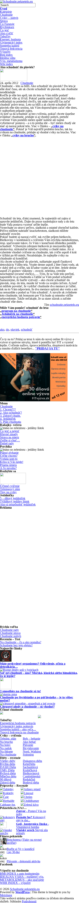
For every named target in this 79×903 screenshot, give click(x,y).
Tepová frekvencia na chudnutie (19, 732)
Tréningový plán (10, 489)
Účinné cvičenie (10, 486)
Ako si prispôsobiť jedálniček (18, 504)
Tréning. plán (8, 738)
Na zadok (6, 748)
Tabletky (8, 789)
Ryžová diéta (8, 773)
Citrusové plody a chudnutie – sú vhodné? (27, 706)
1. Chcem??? (8, 409)
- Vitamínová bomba (32, 825)
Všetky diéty (7, 761)
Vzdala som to (8, 458)
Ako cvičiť (6, 33)
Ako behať (29, 741)
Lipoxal (28, 793)
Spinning (28, 754)
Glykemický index (11, 42)
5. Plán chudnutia (10, 421)
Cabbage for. (8, 804)
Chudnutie (6, 14)
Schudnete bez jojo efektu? (16, 645)
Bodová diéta (31, 782)
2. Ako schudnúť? (11, 412)
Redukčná (29, 779)
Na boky (5, 745)
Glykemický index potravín (16, 726)
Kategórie (6, 11)
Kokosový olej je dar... (30, 819)
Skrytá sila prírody (32, 831)
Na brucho (6, 741)
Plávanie (28, 745)
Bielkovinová (31, 773)
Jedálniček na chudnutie (17, 314)
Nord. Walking (32, 751)
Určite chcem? (8, 455)
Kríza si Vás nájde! (11, 462)
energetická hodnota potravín (21, 317)
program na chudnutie (16, 310)
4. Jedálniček (8, 418)
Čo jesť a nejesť (9, 431)
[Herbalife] (39, 717)
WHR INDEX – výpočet (15, 883)
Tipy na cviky (8, 492)
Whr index (6, 64)
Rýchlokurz (7, 27)
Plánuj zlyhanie (9, 452)
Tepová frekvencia (11, 48)
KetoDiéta (29, 764)
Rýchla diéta (7, 764)
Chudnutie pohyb (10, 636)
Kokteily (8, 793)
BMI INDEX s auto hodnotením (19, 873)
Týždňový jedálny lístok (14, 501)
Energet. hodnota (10, 39)
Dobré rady (7, 443)
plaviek (15, 329)
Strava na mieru (9, 437)
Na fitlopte (6, 751)
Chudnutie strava (10, 633)
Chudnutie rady (9, 630)
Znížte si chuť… (10, 440)
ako (2, 329)
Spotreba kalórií (9, 45)
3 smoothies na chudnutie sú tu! (20, 691)
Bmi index (6, 54)
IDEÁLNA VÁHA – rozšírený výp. (22, 876)
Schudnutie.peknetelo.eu (25, 889)
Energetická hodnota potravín (18, 723)
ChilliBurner (31, 800)
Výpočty (5, 51)
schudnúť (26, 329)
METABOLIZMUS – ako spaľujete (22, 879)
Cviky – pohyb (9, 17)
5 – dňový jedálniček (12, 498)
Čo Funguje (7, 24)
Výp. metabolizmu (11, 61)
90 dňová (5, 779)
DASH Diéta (8, 767)
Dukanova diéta (32, 761)
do (7, 329)
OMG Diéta (7, 770)
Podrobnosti (29, 901)
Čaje (6, 797)
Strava (4, 21)
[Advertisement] (39, 176)
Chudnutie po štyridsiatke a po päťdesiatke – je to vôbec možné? (36, 699)
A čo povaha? (8, 468)
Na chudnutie (8, 754)
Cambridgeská (31, 776)
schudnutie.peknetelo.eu (64, 304)
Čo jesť (4, 30)
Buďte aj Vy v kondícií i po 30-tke (20, 850)
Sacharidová (30, 767)
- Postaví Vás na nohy (31, 812)
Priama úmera (8, 465)
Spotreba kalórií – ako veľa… (18, 729)
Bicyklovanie (31, 748)
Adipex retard (32, 789)
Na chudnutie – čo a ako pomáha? (20, 642)
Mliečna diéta (8, 776)
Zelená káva (31, 804)
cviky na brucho (23, 135)
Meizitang (6, 895)
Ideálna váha (7, 58)
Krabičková (30, 770)
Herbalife (8, 800)
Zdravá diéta (7, 782)
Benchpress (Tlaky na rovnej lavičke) (24, 841)
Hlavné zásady (9, 434)
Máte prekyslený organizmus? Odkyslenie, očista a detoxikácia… (32, 665)
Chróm (28, 797)
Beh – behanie (31, 738)
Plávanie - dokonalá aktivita (23, 861)
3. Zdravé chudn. (10, 415)
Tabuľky (5, 36)
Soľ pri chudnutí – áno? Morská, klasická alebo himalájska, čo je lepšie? (39, 674)
